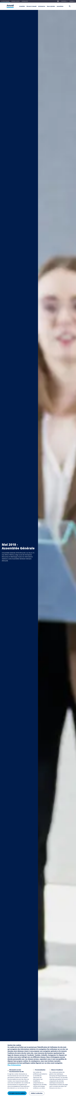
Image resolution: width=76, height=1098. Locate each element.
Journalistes (25, 1)
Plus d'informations (14, 1065)
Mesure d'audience (57, 1070)
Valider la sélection (37, 1093)
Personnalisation (40, 1070)
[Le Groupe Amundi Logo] (10, 6)
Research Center (15, 1)
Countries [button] (64, 1)
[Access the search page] (69, 6)
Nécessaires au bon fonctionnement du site (16, 1070)
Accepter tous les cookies (17, 1093)
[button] (58, 1)
